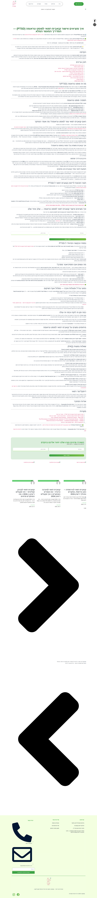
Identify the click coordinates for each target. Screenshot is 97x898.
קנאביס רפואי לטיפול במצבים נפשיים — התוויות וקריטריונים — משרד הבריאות (66, 416)
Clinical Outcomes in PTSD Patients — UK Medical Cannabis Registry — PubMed (64, 420)
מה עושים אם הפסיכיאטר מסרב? (76, 74)
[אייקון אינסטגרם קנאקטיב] (14, 894)
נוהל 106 (58, 221)
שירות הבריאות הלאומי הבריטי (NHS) (77, 113)
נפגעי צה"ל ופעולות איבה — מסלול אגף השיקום (73, 76)
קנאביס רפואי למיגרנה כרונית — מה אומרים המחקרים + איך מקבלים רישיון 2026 (50, 493)
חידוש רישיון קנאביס (79, 825)
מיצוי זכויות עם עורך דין (78, 828)
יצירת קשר (30, 4)
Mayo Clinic (61, 88)
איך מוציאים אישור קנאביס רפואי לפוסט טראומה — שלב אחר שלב (68, 71)
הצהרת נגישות (55, 823)
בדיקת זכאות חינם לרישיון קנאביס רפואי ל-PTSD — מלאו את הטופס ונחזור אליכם (65, 205)
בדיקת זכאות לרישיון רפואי (78, 823)
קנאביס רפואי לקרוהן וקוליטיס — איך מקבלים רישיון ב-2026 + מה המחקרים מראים (25, 493)
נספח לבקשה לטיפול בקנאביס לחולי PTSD (24, 246)
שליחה (69, 239)
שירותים (53, 4)
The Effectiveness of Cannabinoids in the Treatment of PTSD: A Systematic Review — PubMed (61, 419)
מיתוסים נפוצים (80, 79)
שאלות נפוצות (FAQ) (78, 81)
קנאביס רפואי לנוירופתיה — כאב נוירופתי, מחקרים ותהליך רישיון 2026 (75, 492)
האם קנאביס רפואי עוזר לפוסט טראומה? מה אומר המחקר (70, 68)
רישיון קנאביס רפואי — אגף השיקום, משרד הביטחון (72, 422)
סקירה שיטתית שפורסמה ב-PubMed (69, 135)
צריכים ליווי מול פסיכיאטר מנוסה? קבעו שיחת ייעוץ (72, 284)
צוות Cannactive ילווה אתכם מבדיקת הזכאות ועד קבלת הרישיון (56, 425)
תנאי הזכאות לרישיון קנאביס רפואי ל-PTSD (73, 70)
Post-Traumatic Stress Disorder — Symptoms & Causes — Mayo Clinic (67, 417)
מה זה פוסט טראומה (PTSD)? (76, 65)
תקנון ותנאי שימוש (54, 828)
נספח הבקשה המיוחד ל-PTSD (76, 73)
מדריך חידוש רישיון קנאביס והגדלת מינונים (34, 34)
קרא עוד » (84, 502)
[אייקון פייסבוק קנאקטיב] (18, 894)
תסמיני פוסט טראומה (78, 66)
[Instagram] (94, 24)
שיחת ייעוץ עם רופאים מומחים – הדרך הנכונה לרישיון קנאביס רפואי (75, 831)
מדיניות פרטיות (55, 825)
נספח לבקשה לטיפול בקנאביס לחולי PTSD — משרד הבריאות (69, 414)
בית (59, 4)
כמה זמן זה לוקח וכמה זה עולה (76, 77)
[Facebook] (94, 20)
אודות (46, 4)
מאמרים (39, 4)
